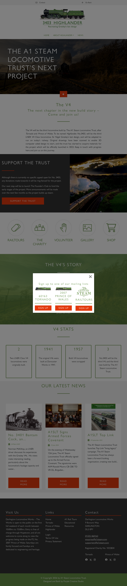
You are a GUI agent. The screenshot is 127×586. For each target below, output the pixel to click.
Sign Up (43, 308)
